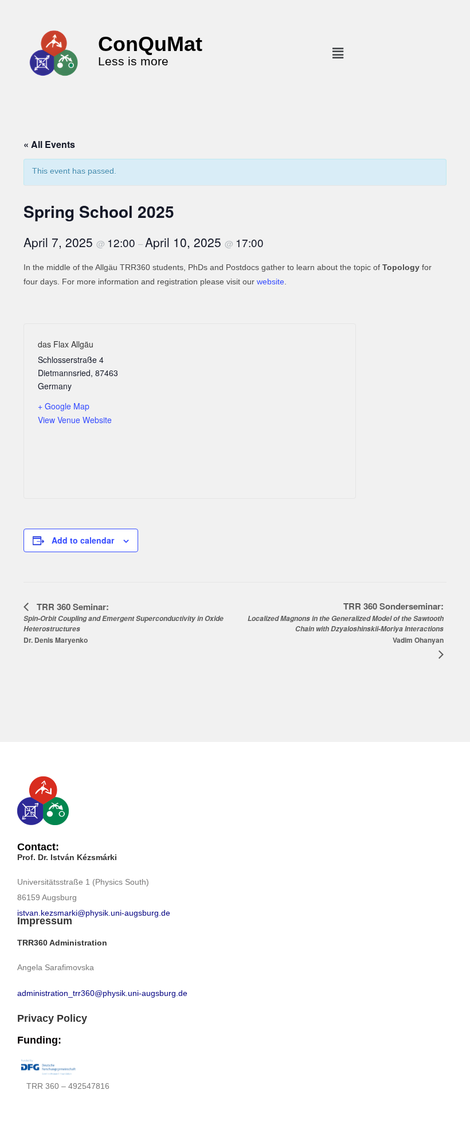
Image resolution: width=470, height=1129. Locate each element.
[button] (337, 53)
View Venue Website (75, 419)
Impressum (44, 921)
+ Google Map (63, 406)
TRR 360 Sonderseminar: (346, 622)
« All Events (49, 144)
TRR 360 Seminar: (123, 622)
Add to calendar (83, 540)
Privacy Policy (52, 1018)
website (270, 281)
